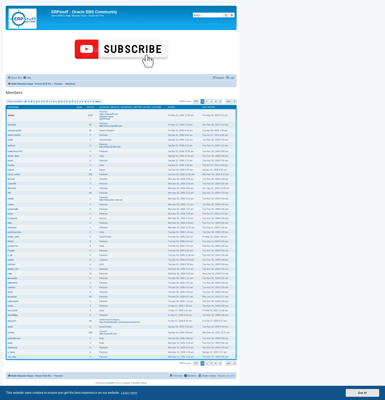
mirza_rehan (14, 174)
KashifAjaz (13, 315)
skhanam (12, 227)
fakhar (11, 241)
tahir (10, 223)
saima (10, 204)
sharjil (10, 198)
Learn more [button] (129, 392)
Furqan (11, 250)
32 (90, 124)
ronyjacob (12, 218)
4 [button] (215, 101)
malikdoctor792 (15, 151)
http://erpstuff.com (108, 333)
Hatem (11, 170)
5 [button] (220, 101)
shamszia (12, 347)
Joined (171, 107)
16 (90, 321)
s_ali (10, 255)
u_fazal (11, 352)
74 (90, 273)
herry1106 (12, 310)
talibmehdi (12, 283)
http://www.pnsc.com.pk (111, 200)
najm (10, 273)
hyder (10, 139)
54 (90, 193)
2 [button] (207, 101)
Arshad (11, 179)
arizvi (10, 292)
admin (11, 115)
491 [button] (229, 101)
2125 (90, 115)
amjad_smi (13, 269)
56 (90, 296)
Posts (90, 107)
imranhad (12, 296)
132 (90, 174)
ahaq (10, 213)
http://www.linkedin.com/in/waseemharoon (119, 322)
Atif (9, 193)
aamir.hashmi (14, 135)
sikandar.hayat (106, 116)
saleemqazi (13, 301)
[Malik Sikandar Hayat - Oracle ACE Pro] (29, 18)
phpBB (110, 383)
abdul (10, 326)
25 (90, 130)
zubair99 (12, 183)
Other (98, 101)
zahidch (11, 287)
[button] (196, 101)
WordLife (12, 188)
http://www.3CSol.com (110, 146)
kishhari (11, 264)
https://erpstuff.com (108, 114)
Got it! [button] (362, 392)
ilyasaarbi (12, 278)
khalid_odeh (13, 236)
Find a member (15, 101)
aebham (11, 145)
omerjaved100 (14, 130)
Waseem (12, 321)
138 (90, 332)
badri (10, 343)
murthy (11, 165)
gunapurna (13, 246)
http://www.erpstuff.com (110, 126)
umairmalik (13, 209)
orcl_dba (12, 357)
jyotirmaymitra (14, 232)
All (25, 101)
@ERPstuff (104, 119)
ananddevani (14, 338)
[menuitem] (27, 77)
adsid (10, 160)
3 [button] (211, 101)
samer (11, 260)
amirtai (11, 332)
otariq (10, 306)
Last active (208, 107)
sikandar (12, 124)
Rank (79, 107)
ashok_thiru (13, 156)
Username (13, 107)
